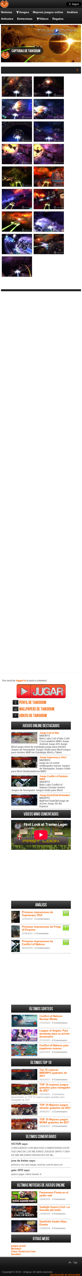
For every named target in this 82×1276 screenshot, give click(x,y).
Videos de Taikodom (33, 715)
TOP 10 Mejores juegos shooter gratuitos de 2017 (55, 1106)
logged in (21, 680)
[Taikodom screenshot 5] (17, 141)
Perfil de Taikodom (32, 702)
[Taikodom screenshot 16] (49, 253)
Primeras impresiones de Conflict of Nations (37, 943)
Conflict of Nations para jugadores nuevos (53, 1047)
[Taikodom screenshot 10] (49, 186)
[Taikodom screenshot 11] (17, 208)
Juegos (24, 12)
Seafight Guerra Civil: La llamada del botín (54, 1209)
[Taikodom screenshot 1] (17, 96)
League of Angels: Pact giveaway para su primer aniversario (54, 1033)
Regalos (57, 18)
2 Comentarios (42, 948)
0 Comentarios (42, 919)
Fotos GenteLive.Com (23, 1251)
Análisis (72, 12)
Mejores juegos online (48, 12)
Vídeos (44, 18)
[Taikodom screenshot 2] (49, 96)
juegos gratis (18, 1246)
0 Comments (58, 1199)
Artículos (7, 18)
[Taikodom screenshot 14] (49, 231)
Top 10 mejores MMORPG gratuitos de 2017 (53, 1072)
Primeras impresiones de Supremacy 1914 (37, 914)
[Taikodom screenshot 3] (17, 118)
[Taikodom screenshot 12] (49, 208)
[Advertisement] (41, 479)
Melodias (16, 1248)
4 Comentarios (59, 1126)
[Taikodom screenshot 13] (17, 231)
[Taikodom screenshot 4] (49, 118)
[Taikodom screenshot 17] (17, 276)
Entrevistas (24, 18)
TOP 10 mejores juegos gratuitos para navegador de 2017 (54, 1087)
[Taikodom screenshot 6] (49, 141)
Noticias (6, 12)
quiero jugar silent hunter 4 (26, 1174)
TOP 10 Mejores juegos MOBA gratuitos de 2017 (54, 1121)
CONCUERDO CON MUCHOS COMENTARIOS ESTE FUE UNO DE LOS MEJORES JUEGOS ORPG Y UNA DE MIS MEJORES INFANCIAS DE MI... (40, 1152)
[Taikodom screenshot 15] (17, 253)
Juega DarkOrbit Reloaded (54, 795)
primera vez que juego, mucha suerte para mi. (37, 1164)
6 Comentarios (59, 1079)
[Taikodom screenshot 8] (49, 163)
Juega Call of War (49, 733)
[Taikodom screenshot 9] (17, 186)
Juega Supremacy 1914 (52, 757)
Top (75, 1262)
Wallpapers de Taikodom (36, 709)
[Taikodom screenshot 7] (17, 163)
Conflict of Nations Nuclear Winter (50, 1018)
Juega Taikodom (41, 691)
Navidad (15, 1254)
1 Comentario (41, 933)
